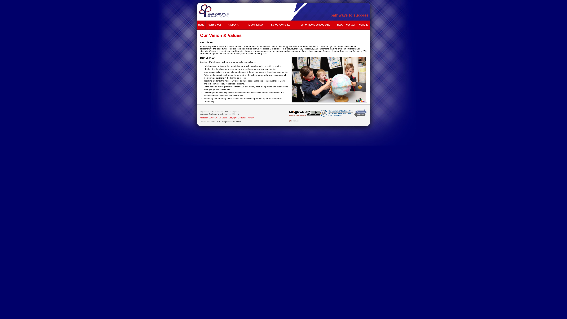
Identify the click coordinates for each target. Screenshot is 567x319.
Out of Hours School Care (315, 25)
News (340, 25)
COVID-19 (363, 25)
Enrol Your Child (280, 25)
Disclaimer (242, 118)
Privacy (251, 118)
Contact (350, 25)
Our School (214, 25)
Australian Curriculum (208, 118)
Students (233, 25)
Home (201, 25)
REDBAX (295, 121)
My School (223, 118)
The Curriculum (255, 25)
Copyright (232, 118)
